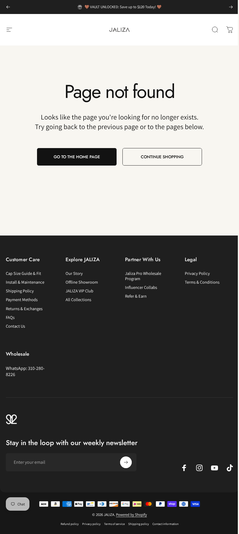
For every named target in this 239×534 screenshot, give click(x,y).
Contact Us (15, 326)
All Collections (78, 299)
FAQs (10, 317)
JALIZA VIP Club (79, 291)
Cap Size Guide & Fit (23, 273)
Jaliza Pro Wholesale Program (143, 276)
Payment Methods (22, 299)
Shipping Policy (20, 291)
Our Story (74, 273)
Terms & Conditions (202, 282)
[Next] (230, 7)
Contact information (165, 524)
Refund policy (70, 524)
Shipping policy (138, 524)
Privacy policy (91, 524)
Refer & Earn (136, 296)
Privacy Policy (197, 273)
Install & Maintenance (25, 282)
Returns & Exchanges (24, 308)
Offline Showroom (82, 282)
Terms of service (114, 524)
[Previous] (8, 7)
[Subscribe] (126, 462)
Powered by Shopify (131, 514)
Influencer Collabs (141, 287)
